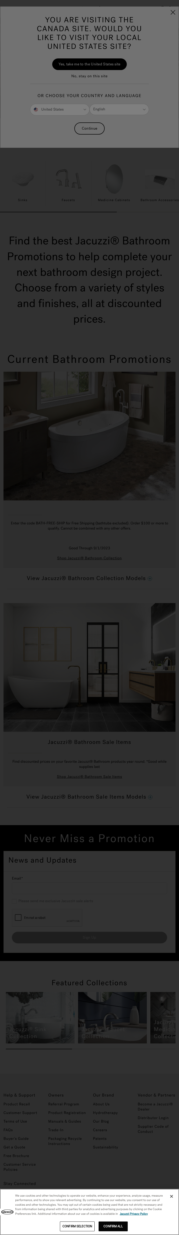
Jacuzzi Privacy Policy (134, 1214)
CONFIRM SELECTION (77, 1226)
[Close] (171, 1196)
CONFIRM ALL (113, 1226)
